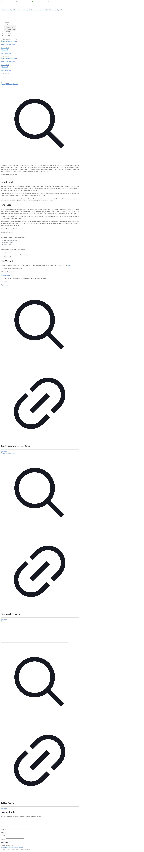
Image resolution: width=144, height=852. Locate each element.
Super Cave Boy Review (10, 614)
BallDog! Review (7, 803)
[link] (16, 39)
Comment (4, 829)
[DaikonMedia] (32, 10)
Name (3, 832)
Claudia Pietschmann (7, 275)
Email (3, 836)
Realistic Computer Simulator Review (16, 446)
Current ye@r (5, 845)
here (69, 265)
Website (3, 839)
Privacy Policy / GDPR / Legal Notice (12, 847)
